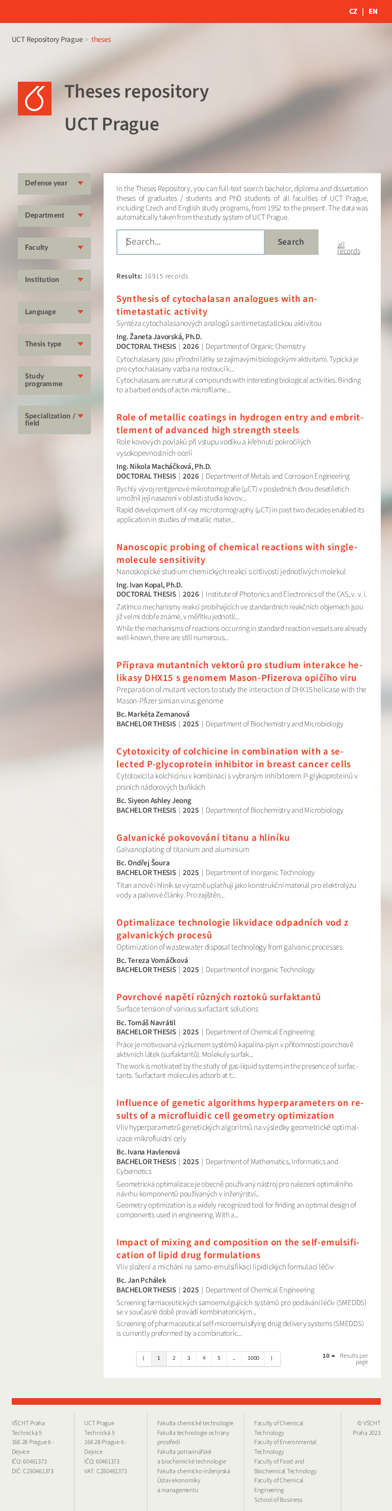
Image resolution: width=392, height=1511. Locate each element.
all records (348, 248)
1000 (253, 1358)
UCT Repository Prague (47, 39)
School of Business (278, 1499)
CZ (353, 11)
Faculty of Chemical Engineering (278, 1485)
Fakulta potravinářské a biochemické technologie (191, 1456)
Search (291, 241)
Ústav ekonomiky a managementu (178, 1485)
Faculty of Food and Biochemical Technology (285, 1466)
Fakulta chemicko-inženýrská (193, 1471)
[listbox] (330, 1356)
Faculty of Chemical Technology (278, 1428)
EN (373, 11)
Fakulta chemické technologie (195, 1423)
